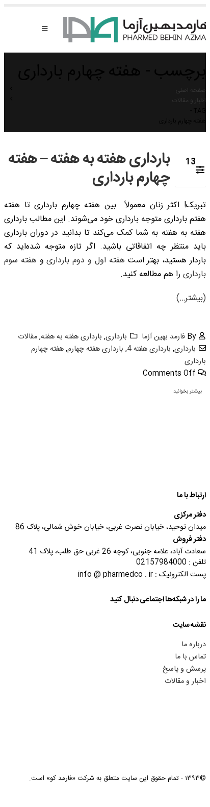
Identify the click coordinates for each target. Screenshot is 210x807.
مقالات (27, 337)
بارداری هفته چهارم (95, 349)
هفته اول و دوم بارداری (84, 260)
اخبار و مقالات (185, 681)
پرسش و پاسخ (184, 669)
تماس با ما (190, 657)
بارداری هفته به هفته (71, 337)
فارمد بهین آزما (163, 337)
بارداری (116, 337)
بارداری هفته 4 (149, 349)
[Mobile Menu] (44, 29)
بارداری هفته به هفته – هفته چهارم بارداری (89, 168)
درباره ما (193, 645)
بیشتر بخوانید (187, 391)
